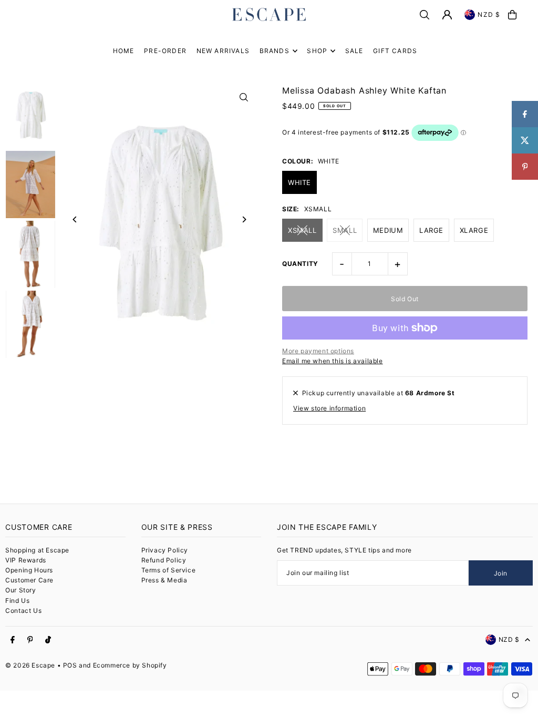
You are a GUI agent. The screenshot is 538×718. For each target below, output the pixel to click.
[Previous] (75, 219)
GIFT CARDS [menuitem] (395, 51)
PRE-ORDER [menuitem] (165, 51)
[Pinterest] (30, 640)
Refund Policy (164, 560)
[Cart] (512, 14)
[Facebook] (13, 640)
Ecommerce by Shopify (130, 665)
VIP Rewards (25, 560)
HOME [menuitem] (123, 51)
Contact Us (23, 610)
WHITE (299, 182)
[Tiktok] (48, 640)
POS (70, 665)
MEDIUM (388, 230)
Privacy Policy (164, 550)
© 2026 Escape (30, 665)
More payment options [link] (318, 351)
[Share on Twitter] (525, 140)
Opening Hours (29, 570)
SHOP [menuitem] (317, 51)
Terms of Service (168, 570)
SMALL (345, 230)
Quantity (300, 264)
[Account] (447, 14)
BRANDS (274, 51)
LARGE (431, 230)
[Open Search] (424, 14)
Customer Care (29, 580)
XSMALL (302, 230)
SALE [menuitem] (354, 51)
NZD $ (489, 14)
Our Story (20, 590)
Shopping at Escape (37, 550)
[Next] (244, 219)
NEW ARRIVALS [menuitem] (223, 51)
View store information (329, 408)
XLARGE (474, 230)
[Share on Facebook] (525, 114)
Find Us (17, 600)
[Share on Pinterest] (525, 166)
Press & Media (164, 580)
